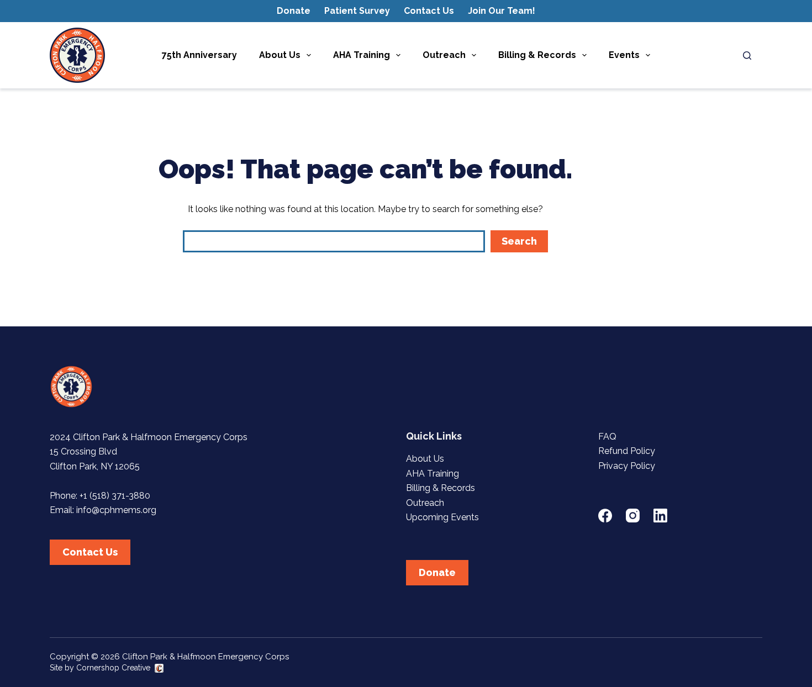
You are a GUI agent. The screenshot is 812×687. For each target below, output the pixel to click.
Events (624, 55)
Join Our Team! (501, 11)
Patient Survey (357, 11)
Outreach (444, 55)
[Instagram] (633, 515)
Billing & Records (537, 55)
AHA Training (361, 55)
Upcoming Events (442, 517)
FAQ (607, 436)
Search (519, 241)
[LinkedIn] (660, 515)
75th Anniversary (199, 55)
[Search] (747, 55)
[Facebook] (605, 515)
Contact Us (429, 11)
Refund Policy (626, 451)
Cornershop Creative (113, 667)
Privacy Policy (626, 466)
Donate (293, 11)
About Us (279, 55)
